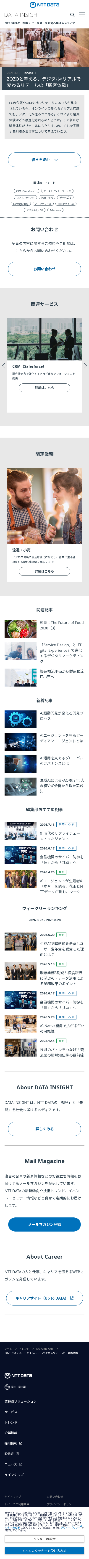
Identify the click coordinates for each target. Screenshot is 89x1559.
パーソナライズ (43, 203)
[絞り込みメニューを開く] (81, 15)
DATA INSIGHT (44, 1348)
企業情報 (11, 1433)
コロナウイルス (66, 203)
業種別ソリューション (21, 1401)
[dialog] (44, 1533)
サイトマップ (13, 1496)
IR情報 (9, 1453)
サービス (11, 1412)
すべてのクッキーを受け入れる (44, 1551)
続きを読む (40, 159)
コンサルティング (25, 197)
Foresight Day (20, 203)
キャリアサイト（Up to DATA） (42, 1298)
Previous (3, 365)
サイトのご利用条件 (17, 1504)
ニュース (11, 1464)
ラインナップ (14, 1475)
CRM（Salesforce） (26, 191)
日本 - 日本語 (18, 1386)
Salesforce (55, 210)
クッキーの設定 (44, 1539)
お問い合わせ (44, 268)
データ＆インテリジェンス (57, 191)
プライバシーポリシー (60, 1504)
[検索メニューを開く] (72, 15)
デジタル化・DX (34, 210)
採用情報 (11, 1443)
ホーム (8, 1348)
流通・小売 (47, 197)
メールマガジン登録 (44, 1224)
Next (85, 365)
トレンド (24, 1348)
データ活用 (65, 197)
